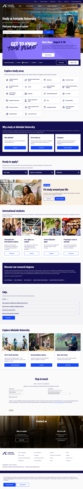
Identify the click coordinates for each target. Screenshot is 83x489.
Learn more (15, 147)
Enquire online (21, 440)
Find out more (41, 147)
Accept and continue (9, 484)
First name (11, 388)
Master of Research (27, 280)
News (51, 460)
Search (48, 32)
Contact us (66, 1)
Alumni (51, 457)
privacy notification (59, 402)
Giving (59, 1)
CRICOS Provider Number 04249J (32, 466)
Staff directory (69, 457)
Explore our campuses (68, 147)
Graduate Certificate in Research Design (40, 280)
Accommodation (37, 460)
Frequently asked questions (24, 457)
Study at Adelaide (22, 452)
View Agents (51, 253)
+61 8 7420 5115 (61, 440)
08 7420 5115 (61, 436)
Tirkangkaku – (9, 464)
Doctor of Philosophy (8, 280)
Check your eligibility (60, 198)
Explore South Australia (15, 365)
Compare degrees (75, 1)
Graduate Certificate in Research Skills (56, 280)
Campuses (36, 455)
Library (35, 1)
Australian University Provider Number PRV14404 (13, 466)
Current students (43, 1)
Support (68, 455)
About (67, 452)
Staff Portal (52, 1)
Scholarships (21, 460)
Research (52, 452)
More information (23, 484)
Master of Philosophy (18, 280)
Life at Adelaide (37, 452)
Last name (50, 388)
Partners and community (55, 455)
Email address (12, 392)
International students (39, 457)
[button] (79, 475)
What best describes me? (54, 392)
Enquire (72, 62)
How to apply (61, 62)
